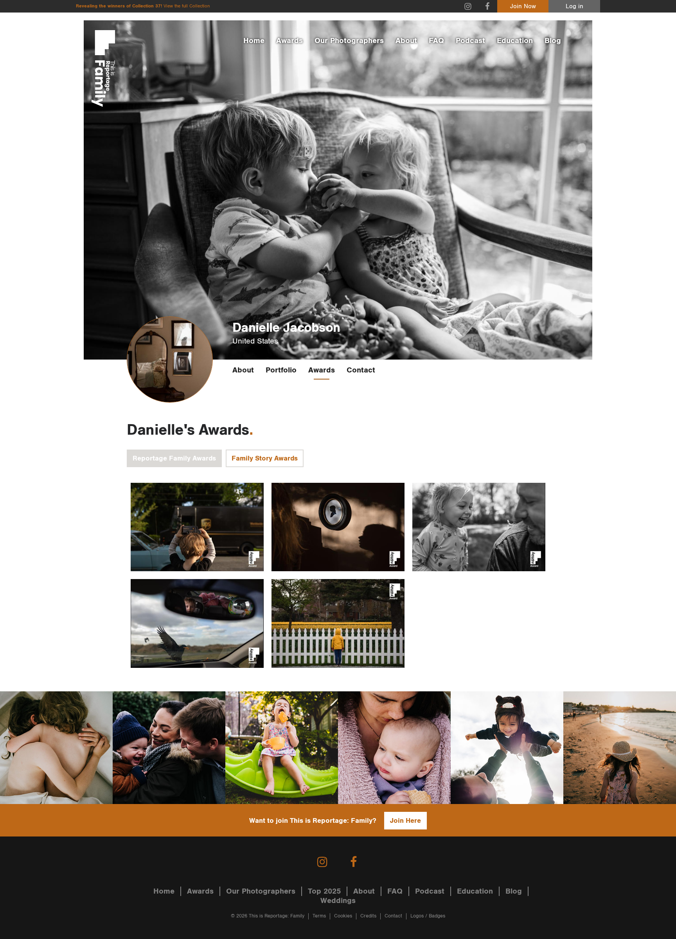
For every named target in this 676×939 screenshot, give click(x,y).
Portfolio (281, 370)
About (406, 40)
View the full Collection (187, 6)
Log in (574, 6)
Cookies (343, 916)
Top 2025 (324, 891)
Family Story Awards (265, 458)
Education (515, 40)
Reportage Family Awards (174, 458)
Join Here (405, 821)
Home (253, 40)
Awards (289, 40)
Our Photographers (349, 40)
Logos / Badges (427, 916)
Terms (319, 916)
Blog (553, 40)
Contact (361, 370)
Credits (368, 916)
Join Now (523, 6)
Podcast (470, 40)
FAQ (436, 40)
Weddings (338, 900)
